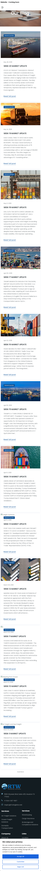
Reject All (20, 867)
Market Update (9, 35)
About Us (4, 838)
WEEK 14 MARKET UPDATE (15, 476)
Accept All (20, 856)
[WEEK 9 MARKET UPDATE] (20, 724)
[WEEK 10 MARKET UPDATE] (20, 677)
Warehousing (27, 815)
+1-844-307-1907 (10, 801)
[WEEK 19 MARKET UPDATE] (20, 114)
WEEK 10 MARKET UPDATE (15, 686)
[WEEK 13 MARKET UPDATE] (20, 514)
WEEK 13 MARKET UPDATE (15, 524)
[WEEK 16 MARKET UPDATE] (20, 325)
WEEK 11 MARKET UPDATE (15, 636)
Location (25, 838)
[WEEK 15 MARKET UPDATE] (20, 391)
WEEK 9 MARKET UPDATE (15, 733)
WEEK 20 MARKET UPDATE (15, 66)
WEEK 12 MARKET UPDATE (15, 589)
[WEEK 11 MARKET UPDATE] (20, 627)
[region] (20, 855)
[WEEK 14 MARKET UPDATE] (20, 457)
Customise (20, 862)
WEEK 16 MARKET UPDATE (15, 344)
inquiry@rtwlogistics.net (13, 805)
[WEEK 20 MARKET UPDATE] (20, 44)
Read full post (10, 96)
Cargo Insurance (28, 818)
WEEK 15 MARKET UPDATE (15, 409)
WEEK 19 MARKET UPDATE (15, 133)
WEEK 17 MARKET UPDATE (15, 277)
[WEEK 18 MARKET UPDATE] (20, 184)
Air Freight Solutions (8, 816)
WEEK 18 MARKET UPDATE (15, 207)
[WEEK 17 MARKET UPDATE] (20, 258)
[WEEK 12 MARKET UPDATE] (20, 569)
